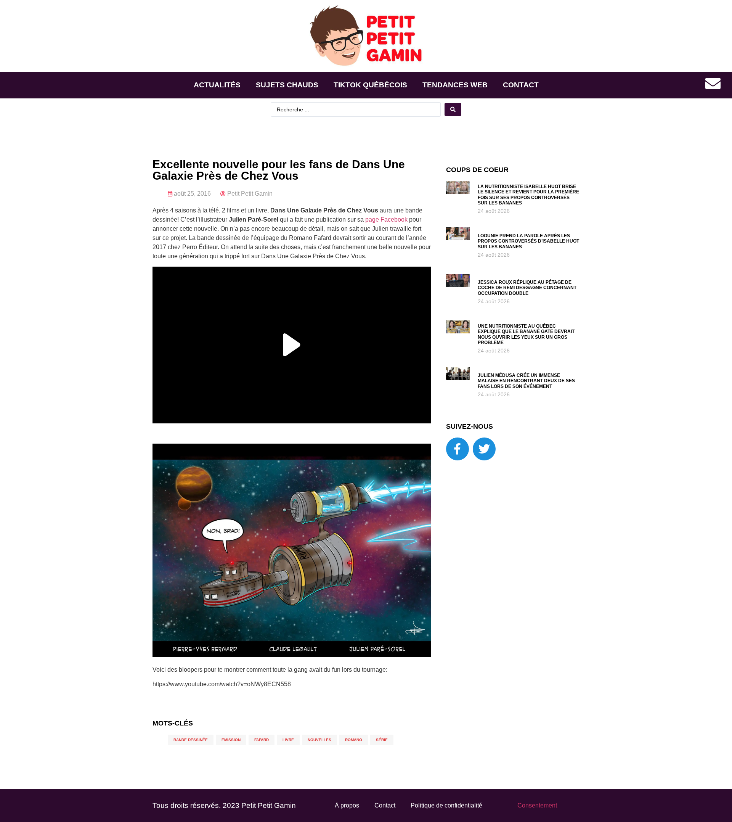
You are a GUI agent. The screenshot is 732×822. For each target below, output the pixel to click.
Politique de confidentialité (446, 805)
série (382, 740)
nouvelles (319, 740)
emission (231, 740)
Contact (521, 85)
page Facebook (386, 219)
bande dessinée (190, 740)
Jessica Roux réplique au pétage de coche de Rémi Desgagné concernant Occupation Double (527, 288)
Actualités (217, 85)
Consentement (537, 805)
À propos (347, 805)
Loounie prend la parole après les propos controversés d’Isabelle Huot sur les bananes (528, 241)
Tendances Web (455, 85)
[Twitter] (484, 449)
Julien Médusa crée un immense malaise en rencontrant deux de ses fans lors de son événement (526, 381)
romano (353, 740)
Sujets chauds (287, 85)
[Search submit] (453, 109)
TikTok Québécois (370, 85)
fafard (261, 740)
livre (288, 740)
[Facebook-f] (457, 449)
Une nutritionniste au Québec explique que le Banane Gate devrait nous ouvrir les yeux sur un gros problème (526, 334)
